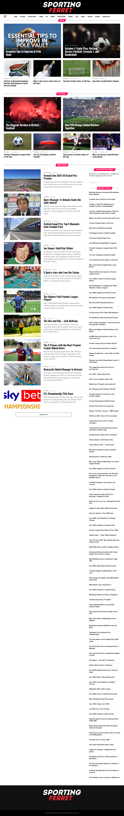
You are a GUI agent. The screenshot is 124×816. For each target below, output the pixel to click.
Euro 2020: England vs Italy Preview (101, 307)
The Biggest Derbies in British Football (102, 233)
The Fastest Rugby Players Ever (100, 238)
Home (15, 16)
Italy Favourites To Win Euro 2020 (100, 457)
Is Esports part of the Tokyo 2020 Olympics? (104, 312)
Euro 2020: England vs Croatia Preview (102, 525)
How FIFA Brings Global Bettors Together (102, 243)
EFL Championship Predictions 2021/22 (102, 389)
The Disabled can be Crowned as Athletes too (104, 777)
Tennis (41, 16)
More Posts (44, 414)
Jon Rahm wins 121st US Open (99, 709)
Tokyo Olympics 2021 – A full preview (101, 445)
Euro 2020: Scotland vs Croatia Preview (102, 590)
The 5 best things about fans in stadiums (103, 348)
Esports (90, 16)
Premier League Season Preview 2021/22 (103, 343)
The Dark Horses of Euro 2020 (99, 740)
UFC (47, 16)
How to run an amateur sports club (101, 379)
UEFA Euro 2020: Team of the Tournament (103, 416)
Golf (77, 16)
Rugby (83, 16)
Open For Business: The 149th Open (101, 513)
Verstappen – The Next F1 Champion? (102, 660)
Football (22, 16)
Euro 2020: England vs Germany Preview (102, 293)
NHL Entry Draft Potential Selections (101, 303)
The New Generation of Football (100, 600)
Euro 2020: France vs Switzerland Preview (103, 694)
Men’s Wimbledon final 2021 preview (101, 699)
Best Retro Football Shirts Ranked (100, 228)
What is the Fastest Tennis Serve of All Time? (104, 218)
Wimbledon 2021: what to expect (100, 689)
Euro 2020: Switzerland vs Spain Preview (102, 566)
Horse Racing (61, 16)
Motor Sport (32, 16)
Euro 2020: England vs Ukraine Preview (102, 468)
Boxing (53, 16)
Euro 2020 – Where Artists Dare (99, 374)
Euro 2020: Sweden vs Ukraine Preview (102, 489)
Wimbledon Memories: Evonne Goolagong (103, 595)
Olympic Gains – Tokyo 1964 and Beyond (102, 535)
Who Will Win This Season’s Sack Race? (102, 298)
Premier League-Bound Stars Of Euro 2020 (103, 530)
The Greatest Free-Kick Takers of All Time (103, 260)
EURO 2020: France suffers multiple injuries (104, 547)
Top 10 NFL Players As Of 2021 (99, 704)
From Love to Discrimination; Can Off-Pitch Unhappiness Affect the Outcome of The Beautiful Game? (103, 475)
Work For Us (106, 16)
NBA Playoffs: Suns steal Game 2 (100, 585)
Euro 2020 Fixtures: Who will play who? (102, 677)
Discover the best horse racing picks (101, 406)
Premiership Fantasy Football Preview (102, 401)
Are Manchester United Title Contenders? (103, 435)
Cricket (70, 16)
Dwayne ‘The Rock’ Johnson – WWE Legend (104, 411)
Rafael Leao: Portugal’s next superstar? (102, 384)
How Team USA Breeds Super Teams (101, 745)
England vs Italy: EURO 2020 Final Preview (103, 508)
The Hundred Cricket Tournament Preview (103, 318)
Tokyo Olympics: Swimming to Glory (101, 440)
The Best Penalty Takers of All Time (101, 223)
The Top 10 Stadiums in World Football (102, 255)
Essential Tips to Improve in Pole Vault (102, 199)
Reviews (97, 16)
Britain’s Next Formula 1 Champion (100, 665)
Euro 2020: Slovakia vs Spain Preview (101, 714)
